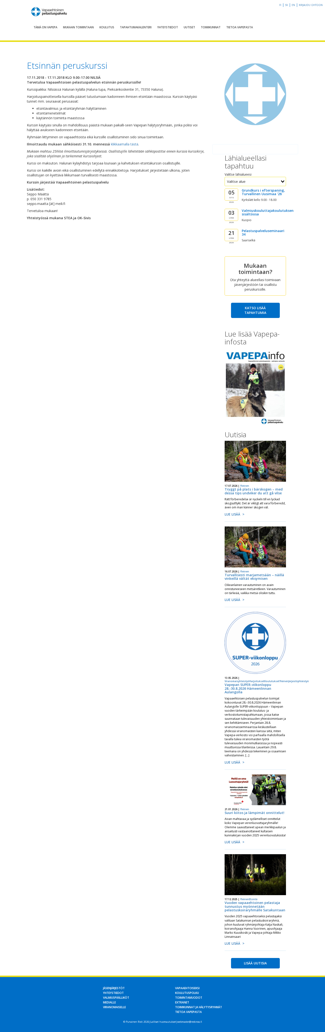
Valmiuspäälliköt (116, 998)
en (293, 5)
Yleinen (244, 485)
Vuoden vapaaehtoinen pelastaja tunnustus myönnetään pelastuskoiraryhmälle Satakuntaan (255, 906)
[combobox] (255, 181)
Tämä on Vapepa (45, 27)
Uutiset (189, 27)
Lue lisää (232, 514)
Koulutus (106, 27)
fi (280, 5)
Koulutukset (271, 681)
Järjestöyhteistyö (298, 681)
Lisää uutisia (255, 963)
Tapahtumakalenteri (136, 27)
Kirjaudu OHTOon (311, 5)
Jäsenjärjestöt (114, 988)
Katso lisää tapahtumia (255, 310)
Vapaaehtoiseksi (187, 988)
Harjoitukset (256, 681)
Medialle (109, 1002)
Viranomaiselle (114, 1007)
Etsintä (253, 899)
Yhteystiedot (167, 27)
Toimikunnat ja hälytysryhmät (198, 1007)
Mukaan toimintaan (78, 27)
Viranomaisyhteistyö (237, 681)
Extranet (182, 1002)
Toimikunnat (211, 27)
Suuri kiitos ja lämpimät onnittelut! (254, 812)
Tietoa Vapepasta (239, 27)
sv (286, 5)
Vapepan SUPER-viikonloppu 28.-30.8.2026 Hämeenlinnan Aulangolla (248, 688)
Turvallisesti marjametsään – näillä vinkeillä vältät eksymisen (254, 577)
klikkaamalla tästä (124, 144)
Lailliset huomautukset (163, 1021)
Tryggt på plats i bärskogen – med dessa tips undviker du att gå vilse (254, 491)
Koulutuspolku (187, 993)
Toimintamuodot (188, 998)
